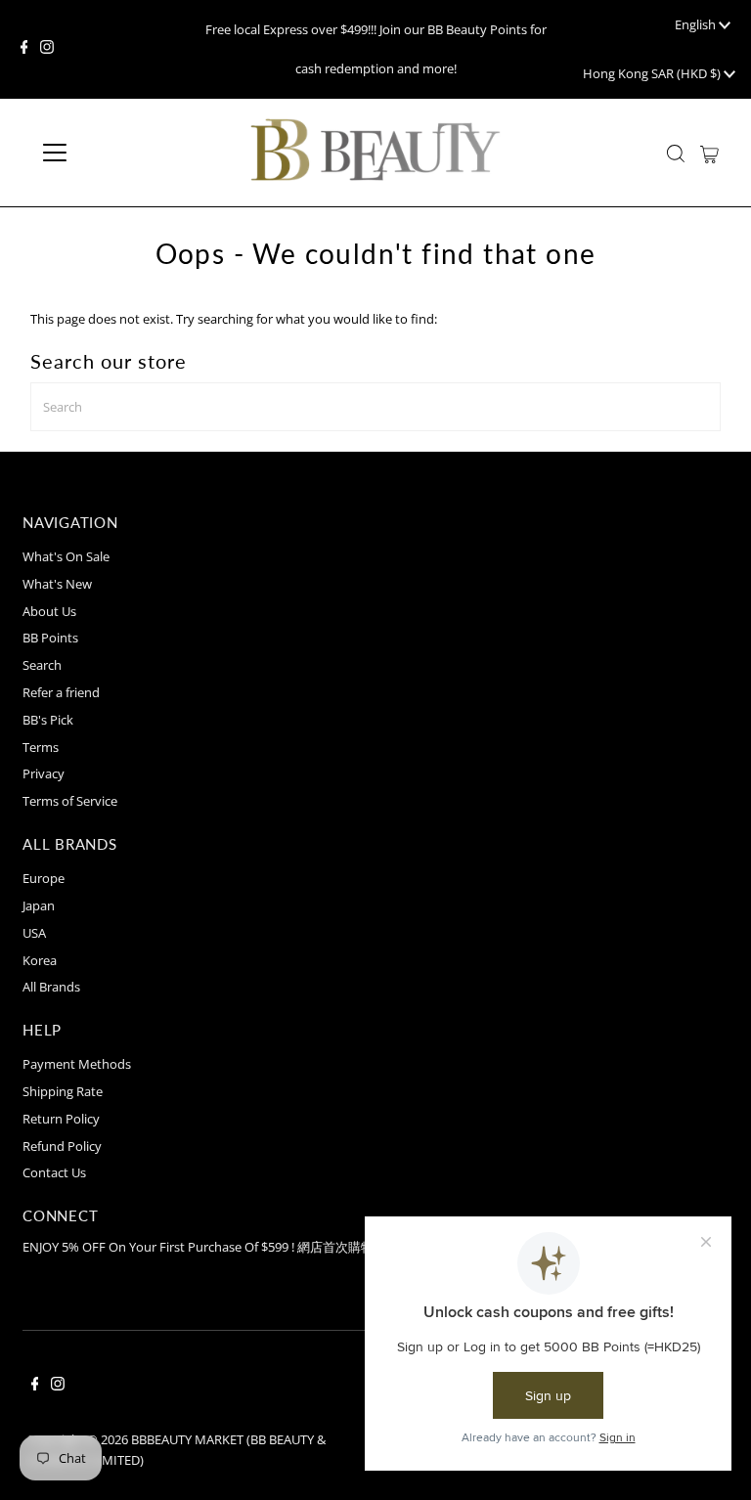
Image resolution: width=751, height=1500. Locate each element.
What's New (57, 584)
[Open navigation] (112, 152)
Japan (38, 905)
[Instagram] (47, 48)
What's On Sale (66, 556)
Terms (40, 747)
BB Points (50, 637)
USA (34, 933)
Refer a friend (61, 692)
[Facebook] (24, 48)
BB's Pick (47, 719)
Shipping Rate (62, 1091)
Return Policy (61, 1118)
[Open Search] (675, 153)
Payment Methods (76, 1064)
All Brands (51, 986)
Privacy (43, 773)
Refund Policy (62, 1146)
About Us (49, 611)
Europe (43, 878)
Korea (39, 960)
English (697, 24)
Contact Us (54, 1172)
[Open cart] (709, 152)
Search (42, 665)
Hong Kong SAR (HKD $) (653, 73)
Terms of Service (69, 801)
